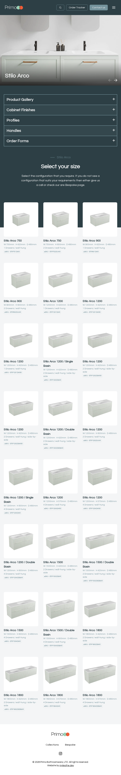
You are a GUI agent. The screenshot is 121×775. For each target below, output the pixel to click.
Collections (52, 744)
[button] (60, 100)
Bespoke (70, 744)
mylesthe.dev (67, 765)
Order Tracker (77, 7)
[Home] (14, 7)
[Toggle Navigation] (113, 8)
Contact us (98, 7)
